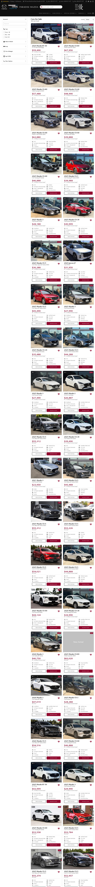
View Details (39, 62)
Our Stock (56, 13)
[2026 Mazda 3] (46, 642)
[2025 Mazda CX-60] (78, 77)
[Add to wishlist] (59, 46)
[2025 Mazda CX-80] (78, 33)
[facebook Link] (86, 1)
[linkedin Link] (91, 1)
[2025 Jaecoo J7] (78, 251)
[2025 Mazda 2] (78, 381)
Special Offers (69, 13)
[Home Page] (9, 7)
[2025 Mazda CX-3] (78, 685)
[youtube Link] (88, 1)
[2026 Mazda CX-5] (46, 728)
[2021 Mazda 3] (46, 468)
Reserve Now (53, 62)
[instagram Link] (93, 1)
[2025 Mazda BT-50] (46, 772)
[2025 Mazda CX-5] (78, 164)
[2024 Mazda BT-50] (46, 33)
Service (81, 13)
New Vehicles (44, 13)
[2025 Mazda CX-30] (78, 207)
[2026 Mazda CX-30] (78, 598)
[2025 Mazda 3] (46, 207)
